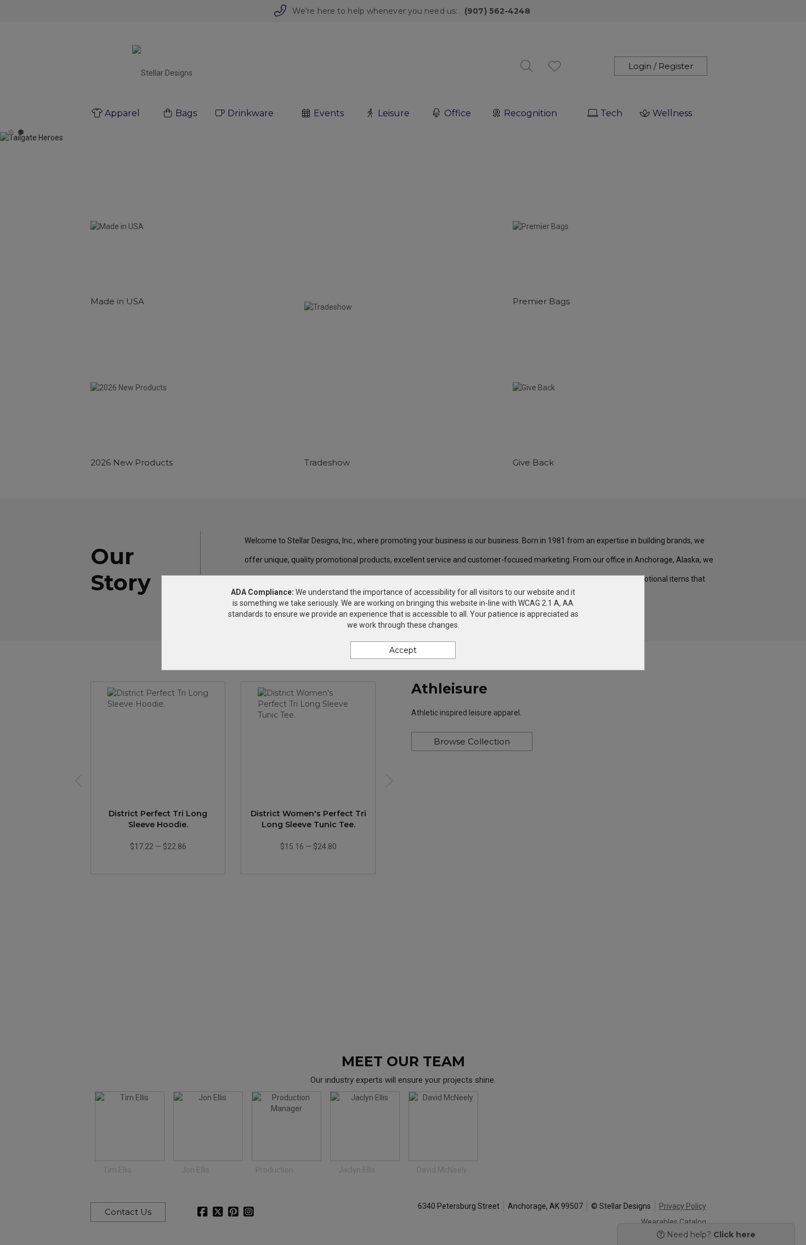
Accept (403, 650)
